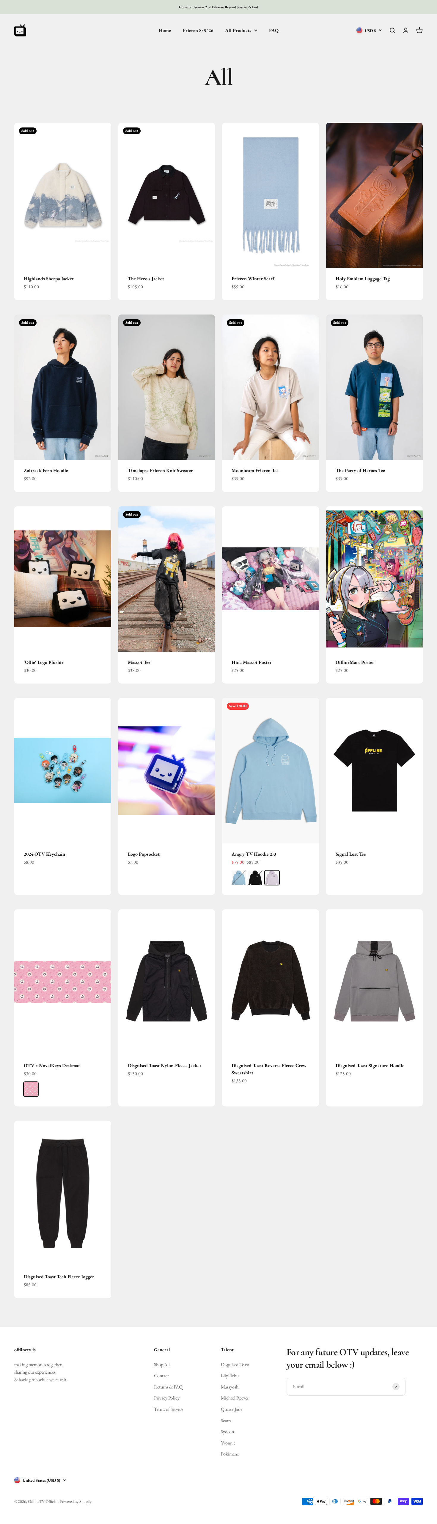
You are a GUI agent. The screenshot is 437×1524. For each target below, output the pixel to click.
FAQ (274, 30)
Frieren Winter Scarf (253, 278)
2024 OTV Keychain (44, 854)
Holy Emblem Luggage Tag (363, 278)
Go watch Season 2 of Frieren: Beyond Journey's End (218, 7)
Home (165, 30)
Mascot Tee (139, 662)
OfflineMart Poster (355, 662)
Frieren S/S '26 (198, 30)
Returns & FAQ (168, 1387)
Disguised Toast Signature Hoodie (370, 1065)
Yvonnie (228, 1443)
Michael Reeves (235, 1398)
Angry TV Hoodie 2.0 (254, 854)
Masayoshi (230, 1387)
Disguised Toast (235, 1364)
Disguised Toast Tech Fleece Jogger (59, 1277)
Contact (161, 1375)
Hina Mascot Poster (252, 662)
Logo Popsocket (144, 854)
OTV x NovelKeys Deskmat (52, 1065)
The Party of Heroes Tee (360, 470)
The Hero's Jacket (146, 278)
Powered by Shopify (76, 1501)
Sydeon (227, 1431)
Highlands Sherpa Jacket (49, 278)
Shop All (162, 1364)
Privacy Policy (167, 1398)
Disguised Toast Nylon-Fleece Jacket (164, 1065)
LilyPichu (230, 1375)
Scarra (226, 1420)
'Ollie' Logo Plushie (44, 662)
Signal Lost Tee (351, 854)
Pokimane (230, 1454)
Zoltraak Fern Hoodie (46, 470)
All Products (238, 30)
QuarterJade (231, 1409)
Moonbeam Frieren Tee (255, 470)
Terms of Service (168, 1409)
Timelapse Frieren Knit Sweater (160, 470)
